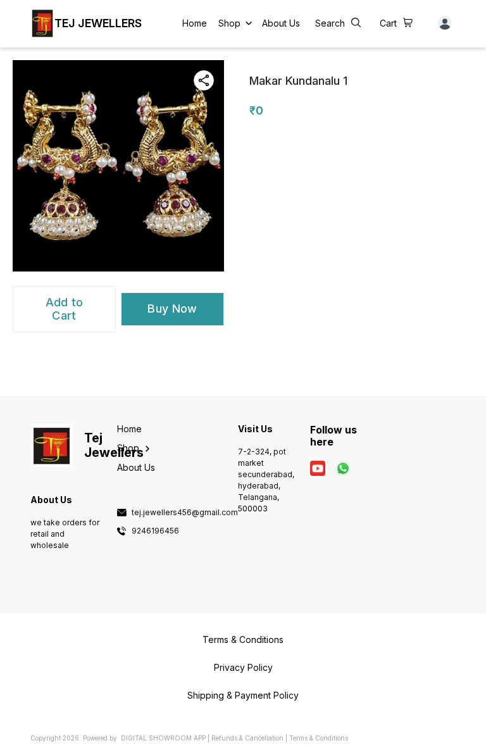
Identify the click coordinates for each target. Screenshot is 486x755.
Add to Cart (65, 309)
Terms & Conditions (318, 738)
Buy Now (172, 308)
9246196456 (155, 531)
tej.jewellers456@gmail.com (185, 512)
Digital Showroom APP (163, 738)
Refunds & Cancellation (247, 738)
